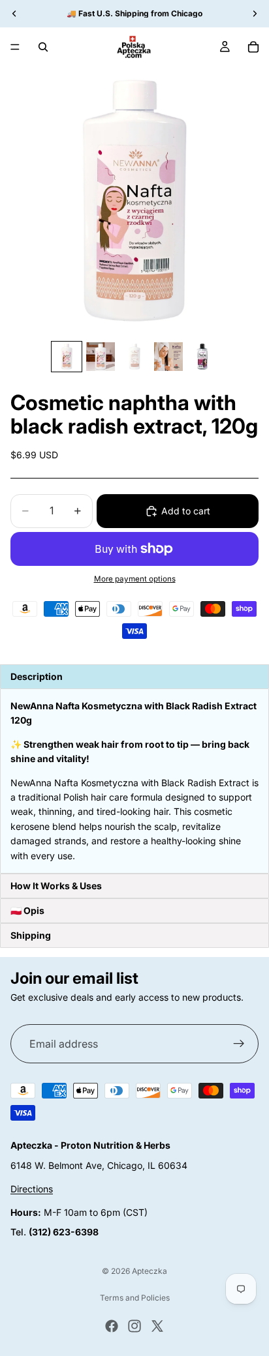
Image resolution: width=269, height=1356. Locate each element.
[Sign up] (239, 1043)
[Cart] (253, 47)
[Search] (43, 47)
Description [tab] (36, 676)
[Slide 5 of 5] (202, 356)
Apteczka (149, 1271)
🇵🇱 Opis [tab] (27, 910)
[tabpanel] (134, 781)
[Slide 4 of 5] (168, 356)
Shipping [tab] (30, 935)
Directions (31, 1188)
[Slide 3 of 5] (134, 356)
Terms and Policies (135, 1298)
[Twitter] (157, 1326)
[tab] (134, 886)
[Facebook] (111, 1326)
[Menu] (15, 47)
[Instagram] (134, 1326)
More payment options (135, 578)
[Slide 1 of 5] (66, 356)
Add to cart (185, 510)
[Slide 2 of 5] (100, 356)
